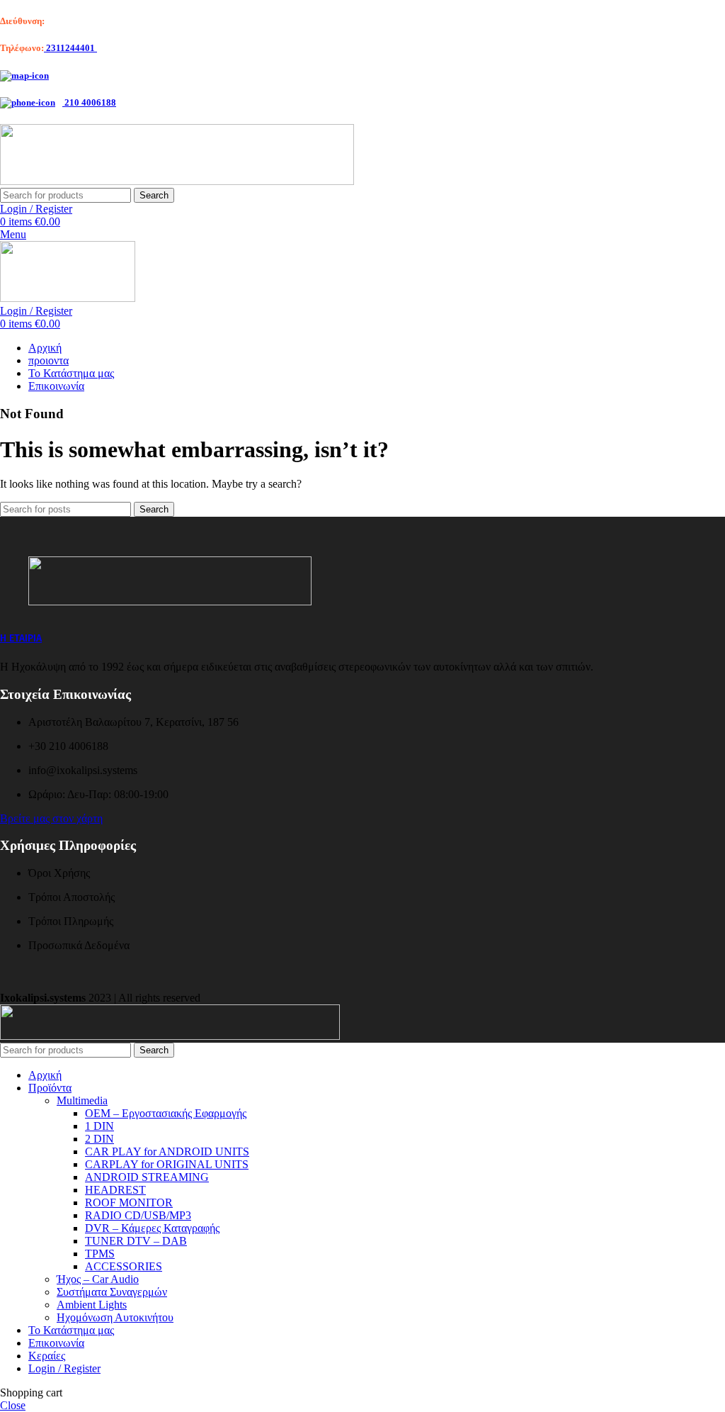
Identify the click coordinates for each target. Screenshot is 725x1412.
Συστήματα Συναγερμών (112, 1292)
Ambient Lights (92, 1305)
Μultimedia (82, 1100)
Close (12, 1405)
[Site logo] (177, 181)
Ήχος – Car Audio (98, 1279)
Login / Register (64, 1368)
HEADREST (115, 1190)
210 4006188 (89, 102)
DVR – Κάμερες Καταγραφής (152, 1228)
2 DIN (99, 1139)
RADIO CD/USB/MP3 (138, 1215)
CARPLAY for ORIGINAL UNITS (167, 1164)
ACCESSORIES (123, 1266)
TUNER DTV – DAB (136, 1241)
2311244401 (70, 48)
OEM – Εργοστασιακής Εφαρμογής (165, 1113)
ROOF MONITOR (129, 1203)
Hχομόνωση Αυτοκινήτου (115, 1317)
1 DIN (99, 1126)
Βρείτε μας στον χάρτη (51, 818)
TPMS (100, 1254)
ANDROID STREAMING (147, 1177)
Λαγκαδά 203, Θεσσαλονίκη (100, 21)
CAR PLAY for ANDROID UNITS (167, 1151)
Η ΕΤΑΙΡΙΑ (21, 638)
